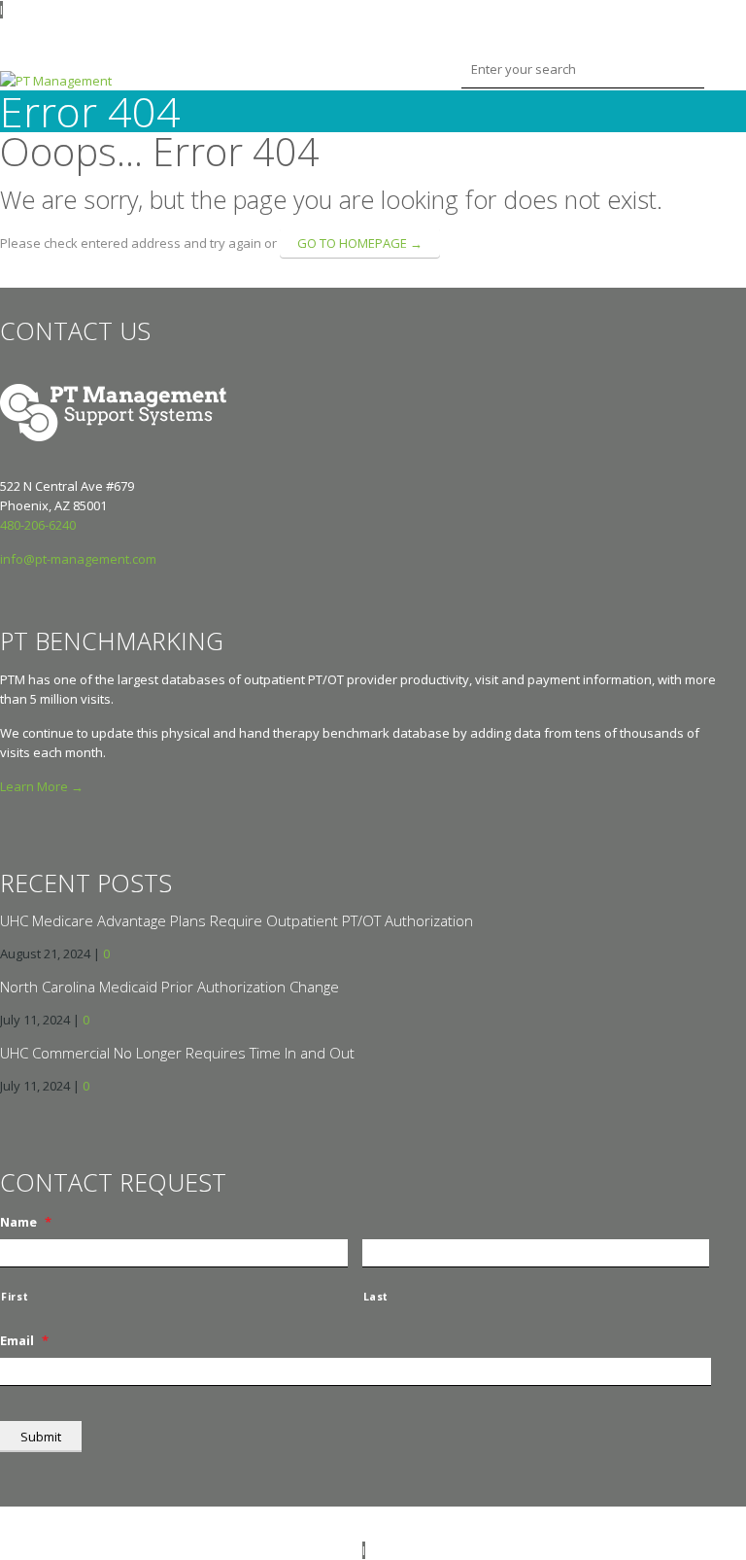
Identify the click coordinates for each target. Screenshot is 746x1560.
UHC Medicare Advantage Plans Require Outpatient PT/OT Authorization (236, 920)
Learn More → (42, 786)
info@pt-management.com (78, 559)
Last (376, 1296)
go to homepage (360, 243)
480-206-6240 (38, 525)
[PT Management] (56, 80)
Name (25, 1222)
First (14, 1296)
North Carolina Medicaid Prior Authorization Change (169, 986)
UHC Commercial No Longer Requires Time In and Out (177, 1052)
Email (24, 1341)
